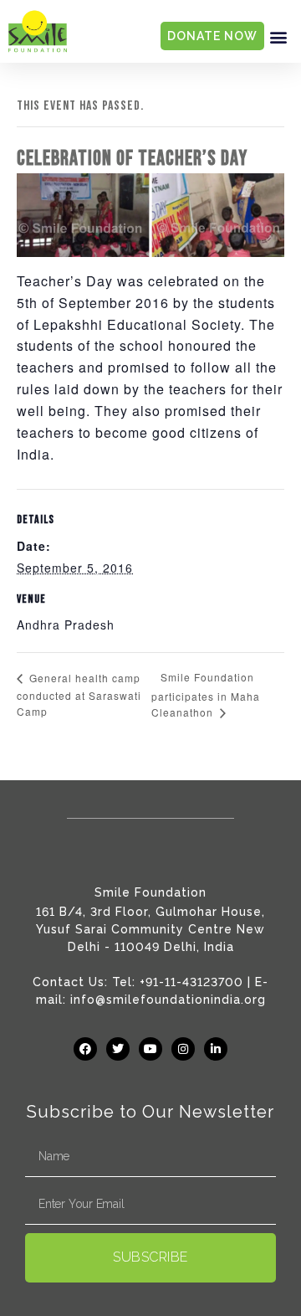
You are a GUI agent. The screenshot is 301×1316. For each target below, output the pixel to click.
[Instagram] (183, 1049)
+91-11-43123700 (191, 982)
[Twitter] (118, 1049)
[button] (278, 36)
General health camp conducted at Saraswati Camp (79, 694)
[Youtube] (150, 1049)
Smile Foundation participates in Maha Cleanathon (205, 694)
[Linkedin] (215, 1049)
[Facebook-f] (85, 1049)
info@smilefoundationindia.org (168, 999)
